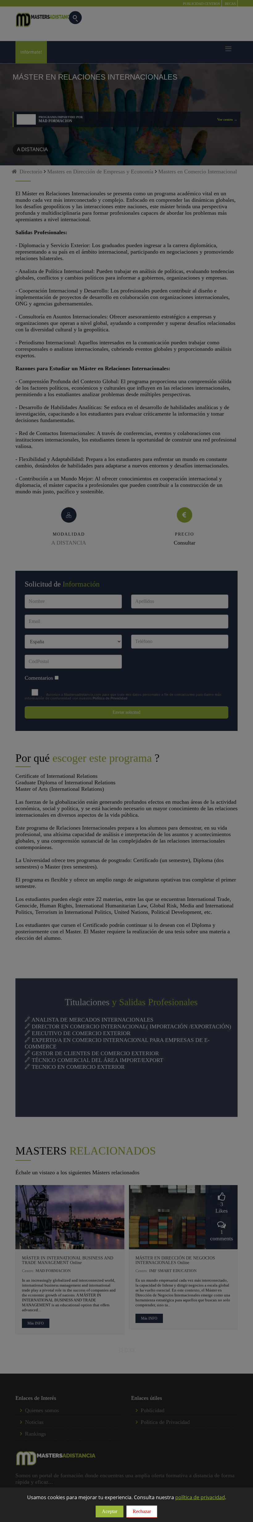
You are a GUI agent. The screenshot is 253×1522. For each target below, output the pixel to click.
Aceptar (109, 1511)
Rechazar (142, 1511)
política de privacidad (200, 1497)
